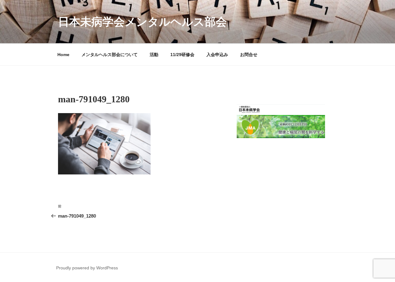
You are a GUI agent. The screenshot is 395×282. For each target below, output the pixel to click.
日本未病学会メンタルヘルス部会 (142, 21)
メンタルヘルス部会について (109, 54)
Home (63, 54)
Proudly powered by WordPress (87, 267)
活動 (154, 54)
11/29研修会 (182, 54)
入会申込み (217, 54)
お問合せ (248, 54)
